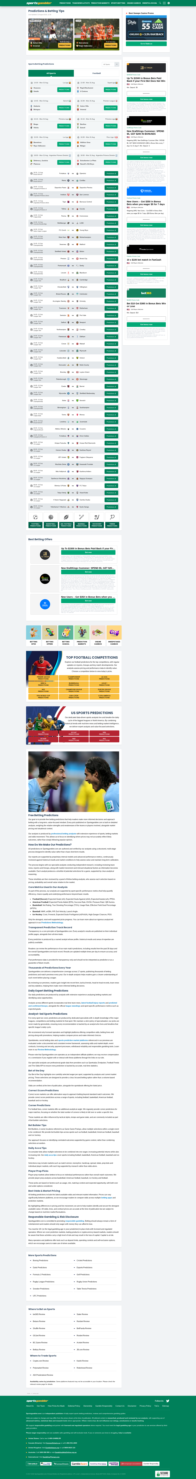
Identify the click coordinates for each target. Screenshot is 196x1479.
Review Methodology (47, 1050)
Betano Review (39, 1321)
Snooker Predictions (41, 1289)
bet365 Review (39, 1314)
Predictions (65, 3)
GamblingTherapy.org (51, 1457)
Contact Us (119, 1406)
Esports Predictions (84, 1267)
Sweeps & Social (149, 3)
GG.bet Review (39, 1336)
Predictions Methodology (52, 923)
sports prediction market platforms (73, 1040)
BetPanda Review (84, 1328)
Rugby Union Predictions (87, 1282)
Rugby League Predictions (43, 1282)
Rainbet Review (83, 1321)
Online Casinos (134, 3)
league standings (73, 1006)
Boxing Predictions (40, 1260)
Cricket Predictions (84, 1260)
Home (28, 1393)
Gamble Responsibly (103, 1406)
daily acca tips (50, 1155)
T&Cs (156, 1406)
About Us (30, 1406)
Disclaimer (132, 1406)
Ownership (87, 1406)
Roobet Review (83, 1336)
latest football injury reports (93, 1003)
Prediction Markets (100, 3)
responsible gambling (74, 1221)
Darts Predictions (40, 1267)
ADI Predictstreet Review (43, 1375)
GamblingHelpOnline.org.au (66, 1452)
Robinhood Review (84, 1368)
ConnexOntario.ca (53, 1443)
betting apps (106, 1198)
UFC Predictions (39, 1296)
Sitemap (165, 1406)
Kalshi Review (82, 1361)
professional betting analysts (63, 834)
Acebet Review (83, 1343)
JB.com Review (83, 1350)
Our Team (41, 1406)
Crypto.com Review (41, 1361)
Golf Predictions (83, 1275)
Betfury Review (39, 1350)
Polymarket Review (41, 1368)
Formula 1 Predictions (42, 1275)
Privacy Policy (145, 1406)
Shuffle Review (39, 1328)
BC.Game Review (40, 1343)
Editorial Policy (74, 1406)
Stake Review (82, 1314)
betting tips (36, 1393)
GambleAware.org (52, 1448)
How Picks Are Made (56, 1406)
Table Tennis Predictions (86, 1289)
